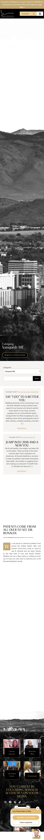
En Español (25, 14)
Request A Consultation (15, 355)
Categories (7, 367)
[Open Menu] (40, 14)
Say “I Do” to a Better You (22, 398)
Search (37, 378)
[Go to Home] (7, 14)
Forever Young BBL (24, 392)
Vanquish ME (34, 392)
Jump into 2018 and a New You (22, 443)
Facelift (24, 437)
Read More (21, 428)
